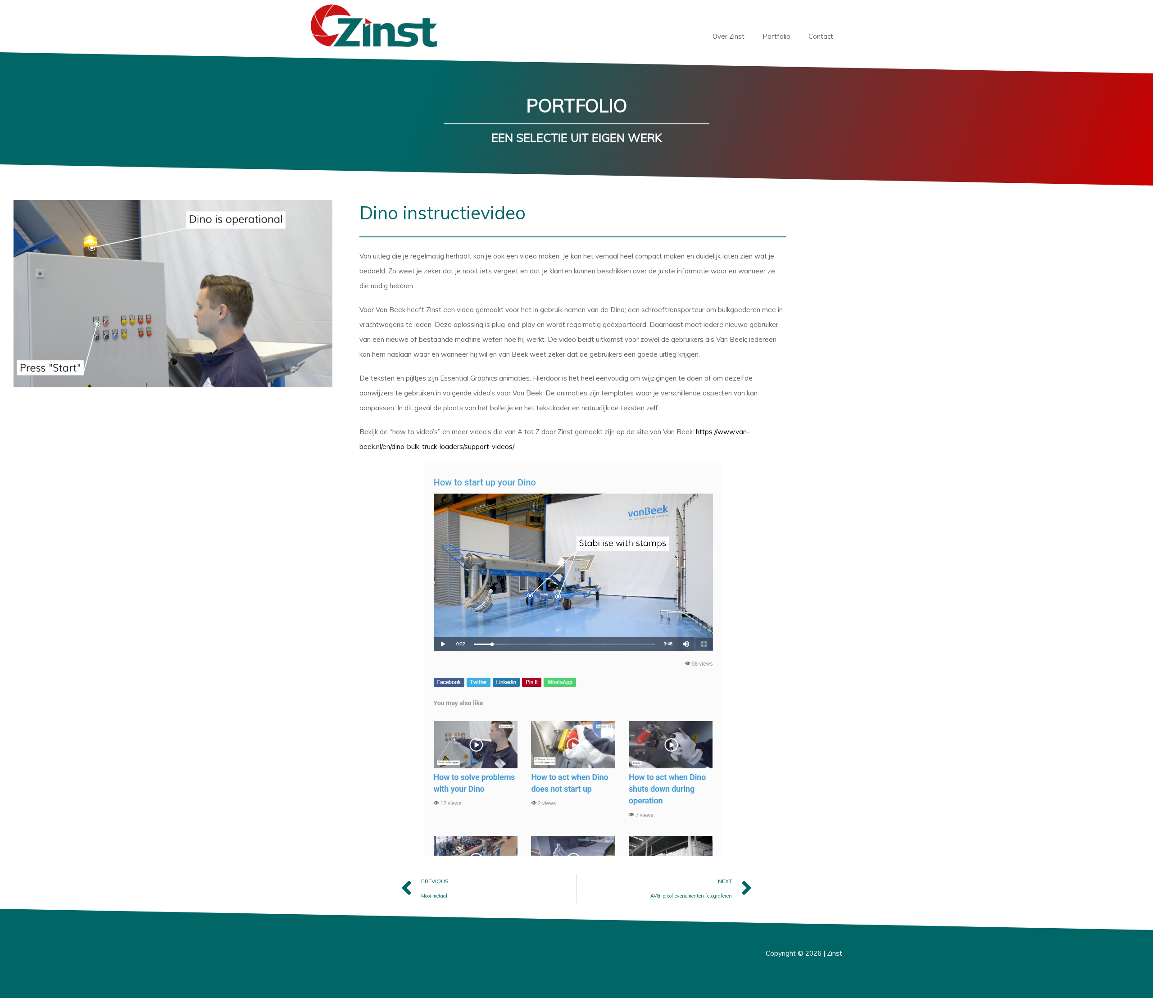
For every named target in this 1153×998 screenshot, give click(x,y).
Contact (820, 36)
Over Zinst (728, 36)
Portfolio (776, 36)
